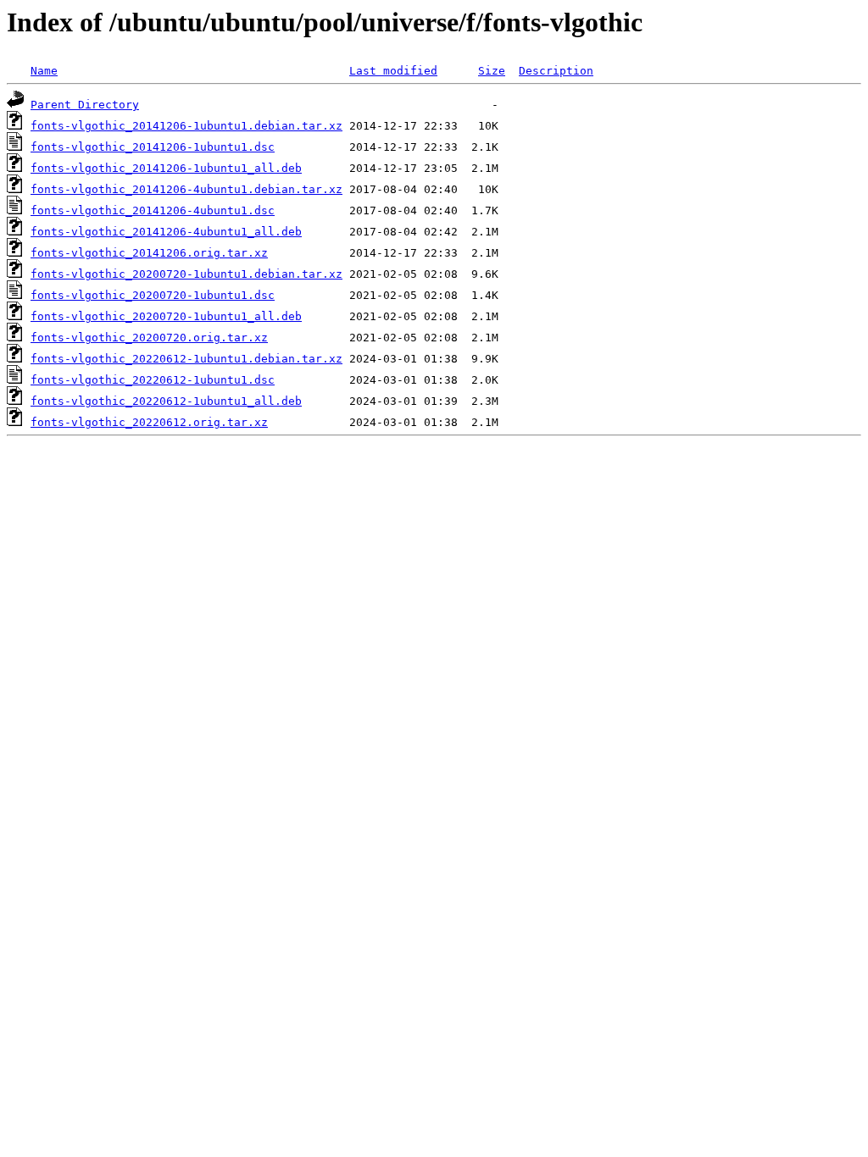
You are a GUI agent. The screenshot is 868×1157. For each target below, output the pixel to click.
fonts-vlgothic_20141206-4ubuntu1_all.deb (166, 231)
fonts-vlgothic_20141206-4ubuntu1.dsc (153, 210)
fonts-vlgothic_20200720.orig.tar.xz (149, 337)
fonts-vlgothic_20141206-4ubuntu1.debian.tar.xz (186, 189)
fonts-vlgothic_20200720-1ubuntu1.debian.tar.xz (186, 274)
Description (556, 70)
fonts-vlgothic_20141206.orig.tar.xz (149, 252)
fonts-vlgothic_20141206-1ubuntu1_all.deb (166, 168)
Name (44, 70)
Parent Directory (85, 104)
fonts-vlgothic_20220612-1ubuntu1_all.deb (166, 401)
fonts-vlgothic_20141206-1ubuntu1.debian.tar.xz (186, 125)
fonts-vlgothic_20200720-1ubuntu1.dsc (153, 295)
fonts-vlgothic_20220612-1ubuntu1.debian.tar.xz (186, 358)
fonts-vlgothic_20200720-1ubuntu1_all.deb (166, 316)
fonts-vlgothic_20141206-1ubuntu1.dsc (153, 147)
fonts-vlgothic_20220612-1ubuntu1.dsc (153, 380)
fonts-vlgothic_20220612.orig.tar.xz (149, 422)
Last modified (393, 70)
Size (491, 70)
